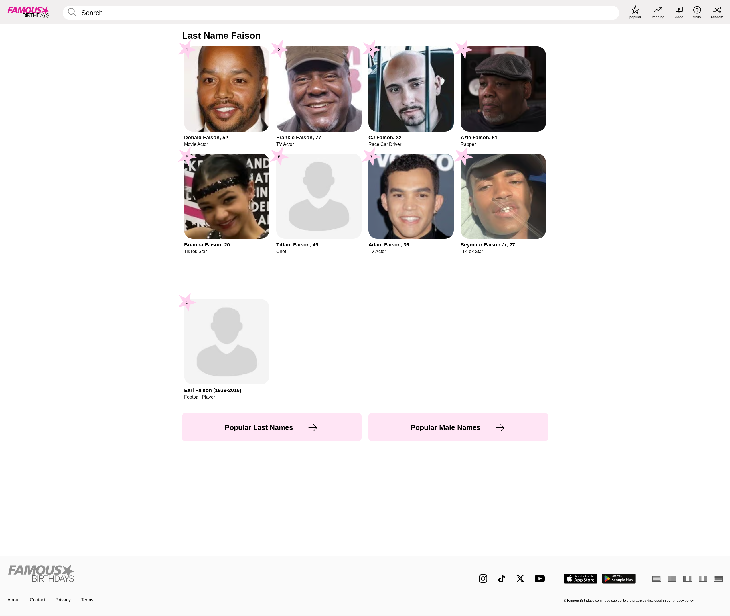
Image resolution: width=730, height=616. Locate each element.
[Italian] (703, 579)
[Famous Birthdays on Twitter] (520, 578)
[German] (718, 579)
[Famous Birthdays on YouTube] (541, 578)
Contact (37, 599)
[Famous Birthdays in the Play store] (619, 579)
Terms (87, 599)
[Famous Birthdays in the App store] (580, 579)
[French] (687, 579)
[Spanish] (656, 579)
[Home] (184, 574)
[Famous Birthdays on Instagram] (483, 578)
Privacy (63, 599)
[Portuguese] (672, 579)
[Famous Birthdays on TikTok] (502, 578)
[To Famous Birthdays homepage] (29, 12)
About (13, 599)
